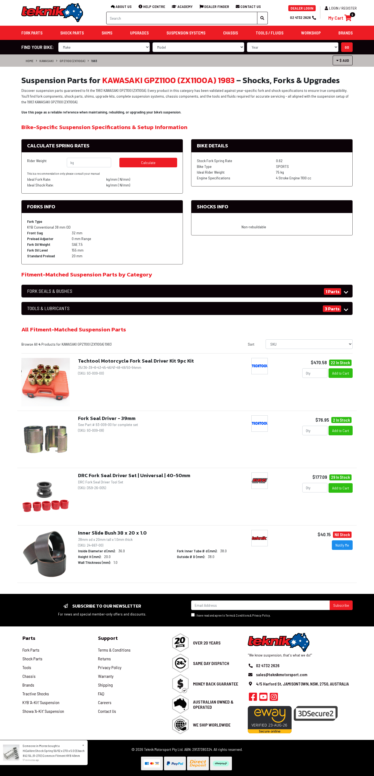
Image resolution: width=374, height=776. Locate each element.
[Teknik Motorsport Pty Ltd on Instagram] (274, 698)
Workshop (311, 32)
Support (108, 638)
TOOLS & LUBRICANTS (48, 308)
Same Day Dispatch (211, 663)
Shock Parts (32, 658)
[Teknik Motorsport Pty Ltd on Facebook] (253, 698)
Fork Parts (30, 649)
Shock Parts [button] (72, 32)
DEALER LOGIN (301, 8)
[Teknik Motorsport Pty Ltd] (52, 12)
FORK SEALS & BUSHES (49, 291)
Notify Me (342, 545)
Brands (28, 684)
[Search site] (262, 18)
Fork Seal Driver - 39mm (107, 418)
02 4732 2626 (300, 17)
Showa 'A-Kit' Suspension (43, 711)
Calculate (148, 162)
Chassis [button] (230, 32)
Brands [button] (345, 32)
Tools (26, 667)
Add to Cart (340, 373)
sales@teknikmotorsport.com (281, 674)
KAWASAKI (46, 61)
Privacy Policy (261, 615)
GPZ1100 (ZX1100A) (72, 61)
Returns (104, 658)
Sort (251, 344)
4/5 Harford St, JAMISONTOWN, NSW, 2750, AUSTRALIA (302, 683)
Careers (104, 702)
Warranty (106, 676)
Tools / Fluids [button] (269, 32)
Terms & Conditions (237, 615)
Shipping (105, 684)
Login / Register (343, 8)
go (347, 47)
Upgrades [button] (139, 32)
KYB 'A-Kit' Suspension (40, 702)
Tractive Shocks (35, 693)
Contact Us (107, 711)
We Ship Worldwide (212, 724)
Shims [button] (107, 32)
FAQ (101, 693)
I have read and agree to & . (233, 615)
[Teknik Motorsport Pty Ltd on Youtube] (263, 698)
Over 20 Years (207, 642)
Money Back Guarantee (215, 683)
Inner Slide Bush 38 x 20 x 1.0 (112, 532)
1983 (94, 61)
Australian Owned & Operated (213, 704)
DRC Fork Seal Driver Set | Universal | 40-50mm (134, 475)
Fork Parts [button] (31, 32)
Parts (28, 638)
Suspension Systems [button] (185, 32)
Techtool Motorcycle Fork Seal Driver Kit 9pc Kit (136, 360)
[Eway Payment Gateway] (270, 719)
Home (29, 61)
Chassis (29, 676)
